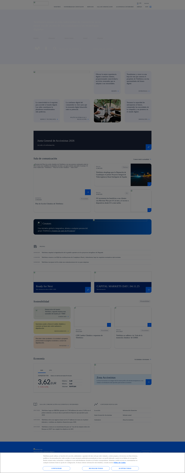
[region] (92, 462)
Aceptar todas (125, 468)
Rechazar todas (96, 468)
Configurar (56, 468)
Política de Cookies (120, 462)
